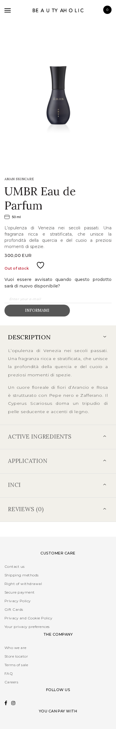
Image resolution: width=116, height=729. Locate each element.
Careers (11, 682)
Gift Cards (13, 609)
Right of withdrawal (23, 583)
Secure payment (19, 592)
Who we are (15, 647)
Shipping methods (21, 575)
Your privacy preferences (27, 626)
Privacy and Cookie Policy (28, 618)
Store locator (16, 656)
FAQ (8, 673)
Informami (37, 310)
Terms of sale (16, 665)
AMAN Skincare (19, 179)
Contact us (14, 566)
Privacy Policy (17, 601)
